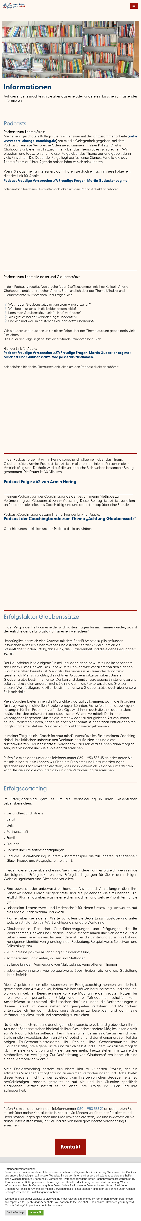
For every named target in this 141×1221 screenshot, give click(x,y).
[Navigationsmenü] (134, 6)
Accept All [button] (35, 1212)
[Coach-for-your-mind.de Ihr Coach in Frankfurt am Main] (15, 6)
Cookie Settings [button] (15, 1212)
